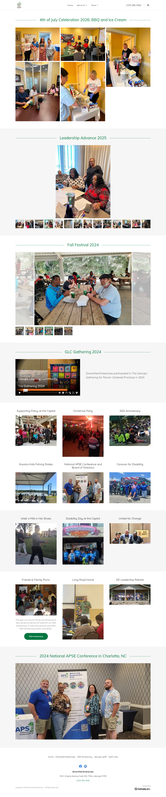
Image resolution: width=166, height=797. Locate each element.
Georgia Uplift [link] (100, 757)
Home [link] (70, 5)
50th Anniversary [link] (84, 757)
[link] (19, 5)
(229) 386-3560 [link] (133, 5)
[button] (82, 5)
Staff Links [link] (113, 757)
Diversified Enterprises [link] (65, 757)
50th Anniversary (36, 636)
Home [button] (51, 757)
